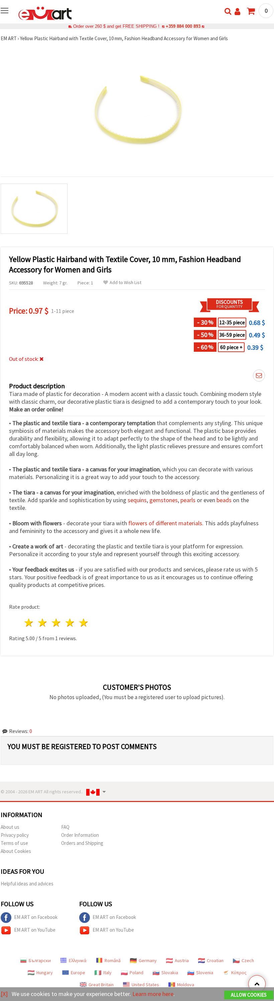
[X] (4, 994)
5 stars (84, 622)
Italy (107, 973)
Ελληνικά (78, 960)
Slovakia (169, 973)
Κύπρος (239, 973)
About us (10, 827)
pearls (187, 500)
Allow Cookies (249, 995)
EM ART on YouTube (34, 930)
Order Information (80, 835)
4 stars (70, 622)
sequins (137, 500)
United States (145, 985)
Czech (248, 960)
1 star (29, 622)
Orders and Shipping (82, 843)
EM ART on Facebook (35, 917)
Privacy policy (15, 835)
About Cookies (16, 851)
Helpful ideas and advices (27, 883)
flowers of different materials (165, 523)
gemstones (163, 500)
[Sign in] (237, 11)
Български (40, 960)
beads (224, 500)
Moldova (185, 985)
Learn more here (152, 994)
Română (113, 960)
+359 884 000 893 (183, 26)
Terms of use (14, 843)
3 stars (56, 622)
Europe (78, 973)
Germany (148, 960)
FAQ (65, 827)
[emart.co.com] (45, 12)
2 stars (43, 622)
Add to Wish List (125, 282)
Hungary (44, 973)
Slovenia (204, 973)
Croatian (215, 960)
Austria (182, 960)
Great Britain (101, 985)
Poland (136, 973)
